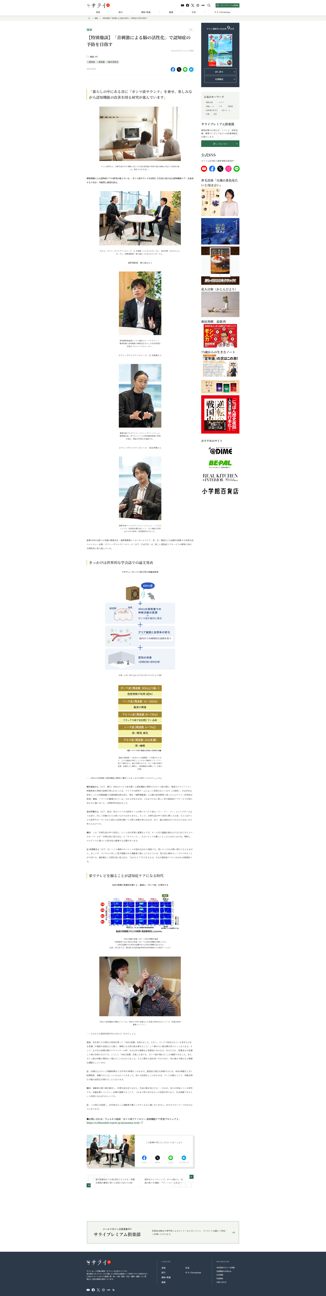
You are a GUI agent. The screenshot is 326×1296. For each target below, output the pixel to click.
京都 (207, 114)
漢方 (215, 114)
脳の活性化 (113, 61)
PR (96, 56)
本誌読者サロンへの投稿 (225, 1267)
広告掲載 (219, 1274)
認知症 (92, 61)
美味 (98, 12)
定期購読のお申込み (223, 1271)
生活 (194, 12)
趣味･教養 (145, 12)
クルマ (221, 102)
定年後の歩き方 (212, 110)
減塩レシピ (210, 106)
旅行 (121, 12)
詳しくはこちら (220, 143)
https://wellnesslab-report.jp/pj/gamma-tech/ (113, 1122)
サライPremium (193, 1272)
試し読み (219, 71)
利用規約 (219, 1278)
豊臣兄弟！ (210, 102)
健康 (171, 12)
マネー (221, 106)
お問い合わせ (221, 1282)
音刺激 (102, 61)
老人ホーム (226, 110)
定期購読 (219, 79)
